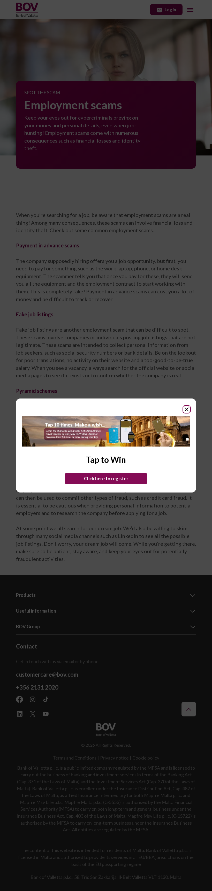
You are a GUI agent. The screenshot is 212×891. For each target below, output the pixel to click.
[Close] (187, 409)
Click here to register (106, 478)
